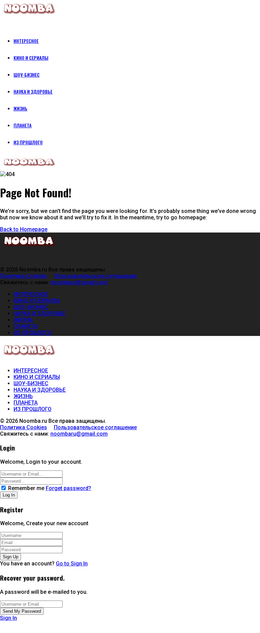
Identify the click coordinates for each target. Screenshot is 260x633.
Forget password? (68, 488)
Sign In (8, 618)
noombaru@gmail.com (79, 282)
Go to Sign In (72, 563)
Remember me (26, 488)
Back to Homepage (23, 229)
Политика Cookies (23, 276)
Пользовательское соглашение (95, 276)
